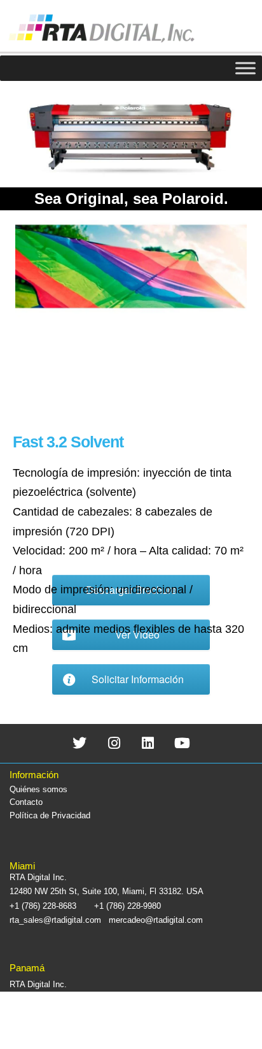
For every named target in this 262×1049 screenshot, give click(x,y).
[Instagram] (114, 743)
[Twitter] (80, 743)
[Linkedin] (148, 743)
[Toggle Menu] (245, 68)
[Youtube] (182, 743)
